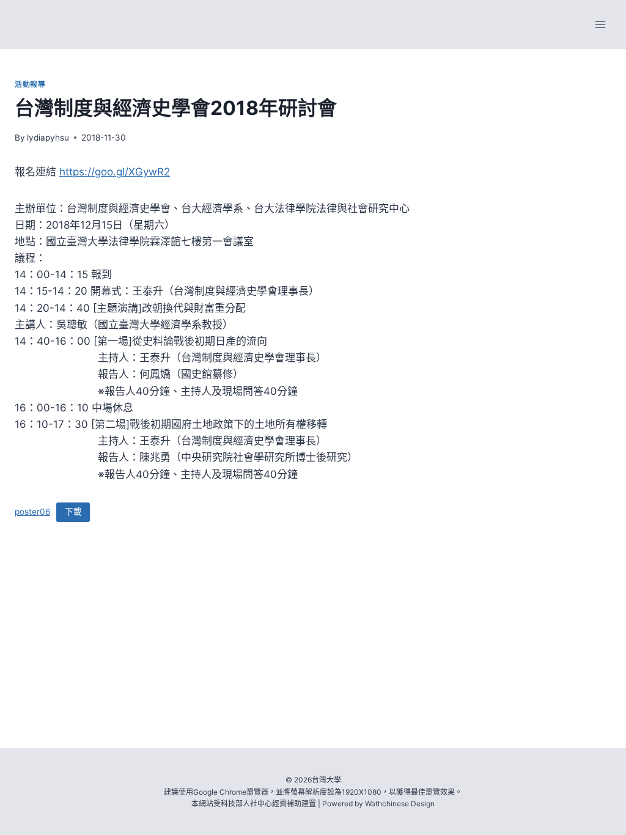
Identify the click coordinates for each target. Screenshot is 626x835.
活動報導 (30, 84)
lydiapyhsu (48, 137)
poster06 (32, 512)
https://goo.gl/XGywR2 (114, 172)
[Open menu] (600, 24)
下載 (73, 512)
